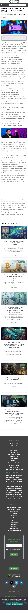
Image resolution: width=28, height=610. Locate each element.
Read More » (14, 255)
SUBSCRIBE (14, 554)
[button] (1, 5)
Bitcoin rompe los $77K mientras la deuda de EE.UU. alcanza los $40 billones (14, 276)
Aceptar (8, 604)
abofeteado (17, 44)
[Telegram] (16, 583)
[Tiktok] (14, 586)
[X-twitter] (11, 583)
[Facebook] (7, 583)
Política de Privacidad (10, 596)
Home (3, 14)
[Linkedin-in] (21, 583)
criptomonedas (7, 70)
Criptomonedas (9, 14)
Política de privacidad (17, 604)
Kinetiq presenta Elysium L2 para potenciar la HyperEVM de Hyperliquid (14, 242)
